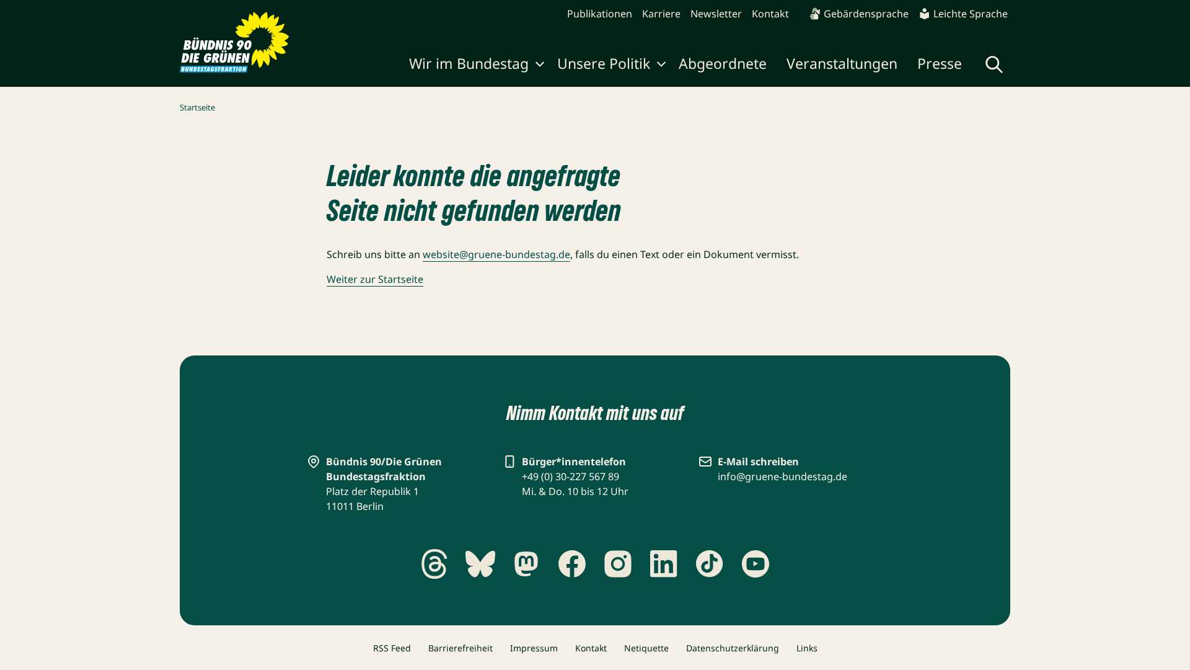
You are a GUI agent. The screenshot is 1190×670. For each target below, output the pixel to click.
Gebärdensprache (866, 13)
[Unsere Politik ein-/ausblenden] (661, 66)
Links (807, 648)
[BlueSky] (480, 563)
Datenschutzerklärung (732, 648)
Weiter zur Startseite (375, 279)
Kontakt (770, 13)
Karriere (661, 13)
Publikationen (599, 13)
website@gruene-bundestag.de (496, 254)
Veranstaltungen (842, 63)
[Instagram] (617, 563)
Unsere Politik (603, 63)
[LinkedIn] (663, 563)
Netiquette (646, 648)
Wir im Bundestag (469, 63)
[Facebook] (572, 563)
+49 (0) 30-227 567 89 (570, 476)
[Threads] (434, 563)
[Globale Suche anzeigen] (994, 64)
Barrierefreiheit (460, 648)
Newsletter (716, 13)
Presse (939, 63)
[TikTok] (709, 563)
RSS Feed (392, 648)
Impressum (534, 648)
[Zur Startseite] (234, 42)
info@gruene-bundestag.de (782, 476)
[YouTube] (755, 563)
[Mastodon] (526, 563)
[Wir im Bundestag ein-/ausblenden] (539, 66)
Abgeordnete (723, 63)
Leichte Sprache (970, 13)
